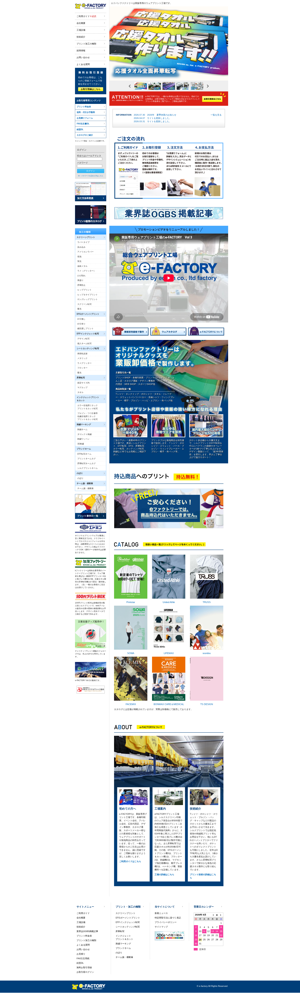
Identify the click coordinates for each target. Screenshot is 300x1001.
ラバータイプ (83, 242)
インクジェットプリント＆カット (124, 937)
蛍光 (79, 261)
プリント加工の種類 (86, 43)
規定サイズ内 (83, 383)
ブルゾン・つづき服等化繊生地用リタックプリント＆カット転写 (87, 416)
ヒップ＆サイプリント (87, 294)
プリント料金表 (84, 106)
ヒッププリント (84, 290)
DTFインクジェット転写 (128, 922)
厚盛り (80, 280)
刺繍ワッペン (83, 439)
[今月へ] (217, 915)
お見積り (81, 954)
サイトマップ (161, 926)
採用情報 (81, 50)
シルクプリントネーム (87, 468)
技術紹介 (81, 37)
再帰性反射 (82, 353)
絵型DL (80, 129)
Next (207, 86)
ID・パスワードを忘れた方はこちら (90, 176)
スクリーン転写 (84, 304)
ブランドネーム (123, 948)
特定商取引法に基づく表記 (168, 917)
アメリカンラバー (85, 252)
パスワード (82, 162)
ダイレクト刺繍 (84, 434)
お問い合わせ (83, 57)
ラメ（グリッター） (86, 271)
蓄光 (79, 309)
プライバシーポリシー (166, 922)
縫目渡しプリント (85, 328)
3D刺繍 (80, 444)
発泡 (79, 256)
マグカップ (82, 387)
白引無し (81, 319)
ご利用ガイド (86, 16)
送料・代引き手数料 (86, 112)
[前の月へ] (213, 915)
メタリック (82, 358)
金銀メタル (82, 266)
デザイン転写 (83, 338)
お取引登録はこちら (90, 89)
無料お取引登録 (84, 967)
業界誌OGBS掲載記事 (87, 931)
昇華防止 (81, 285)
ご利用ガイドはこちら (130, 861)
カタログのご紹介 (85, 135)
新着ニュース (161, 913)
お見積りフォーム (85, 118)
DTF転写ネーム (84, 454)
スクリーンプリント (125, 913)
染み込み (81, 247)
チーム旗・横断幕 (85, 488)
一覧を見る (216, 115)
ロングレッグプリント (87, 299)
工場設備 (81, 30)
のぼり (80, 478)
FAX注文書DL (83, 123)
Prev (129, 86)
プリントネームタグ (86, 458)
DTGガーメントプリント (128, 917)
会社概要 (81, 23)
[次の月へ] (221, 915)
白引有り (81, 324)
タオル (80, 392)
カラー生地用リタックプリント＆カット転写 (87, 407)
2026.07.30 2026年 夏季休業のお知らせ (155, 115)
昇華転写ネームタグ (86, 463)
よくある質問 (83, 64)
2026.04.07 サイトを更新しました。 (152, 118)
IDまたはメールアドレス (89, 155)
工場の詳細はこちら (164, 874)
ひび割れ (81, 275)
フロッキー (82, 368)
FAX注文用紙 (83, 958)
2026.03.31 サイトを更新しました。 (152, 121)
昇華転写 (120, 931)
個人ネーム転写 (84, 343)
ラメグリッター (84, 363)
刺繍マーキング (123, 943)
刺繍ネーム (82, 429)
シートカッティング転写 (128, 926)
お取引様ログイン (85, 972)
